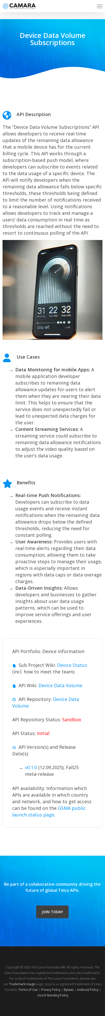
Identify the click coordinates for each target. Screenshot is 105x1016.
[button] (99, 6)
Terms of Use (28, 989)
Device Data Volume (60, 685)
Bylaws (69, 989)
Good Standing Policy (52, 995)
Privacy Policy (50, 989)
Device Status (72, 665)
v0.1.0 (31, 767)
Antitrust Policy (87, 989)
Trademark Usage (22, 984)
